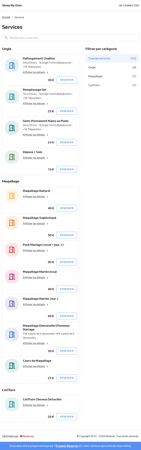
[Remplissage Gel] (12, 97)
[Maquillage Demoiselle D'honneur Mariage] (12, 334)
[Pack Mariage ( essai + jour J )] (12, 250)
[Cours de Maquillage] (12, 366)
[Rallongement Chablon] (12, 66)
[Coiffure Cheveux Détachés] (12, 404)
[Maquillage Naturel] (12, 196)
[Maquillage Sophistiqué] (12, 223)
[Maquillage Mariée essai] (12, 277)
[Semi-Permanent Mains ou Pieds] (12, 128)
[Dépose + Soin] (12, 157)
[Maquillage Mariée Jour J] (12, 304)
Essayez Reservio (67, 446)
